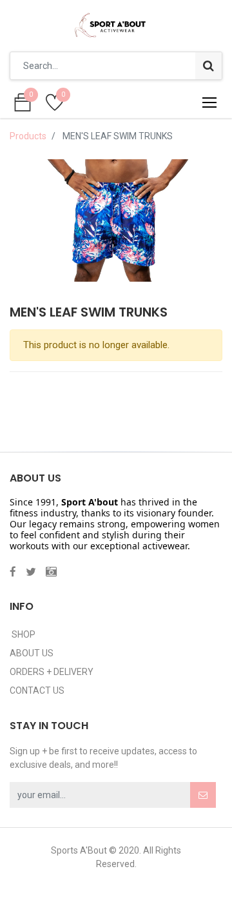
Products (28, 136)
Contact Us (37, 690)
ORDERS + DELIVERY (51, 672)
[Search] (208, 65)
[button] (203, 795)
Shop (22, 634)
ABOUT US (31, 653)
